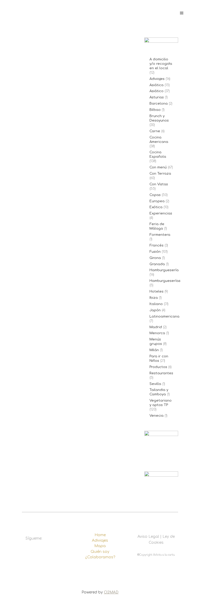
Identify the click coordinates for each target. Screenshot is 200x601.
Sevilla (155, 384)
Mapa (100, 546)
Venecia (156, 415)
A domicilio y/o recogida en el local (160, 64)
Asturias (156, 97)
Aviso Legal (148, 537)
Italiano (156, 304)
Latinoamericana (164, 316)
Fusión (155, 252)
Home (100, 535)
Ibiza (153, 298)
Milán (154, 350)
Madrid (155, 327)
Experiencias (160, 213)
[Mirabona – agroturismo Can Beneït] (78, 114)
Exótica (155, 207)
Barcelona (158, 103)
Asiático (156, 91)
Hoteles (156, 291)
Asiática (156, 85)
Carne (154, 131)
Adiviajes (157, 79)
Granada (157, 264)
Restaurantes (161, 373)
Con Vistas (158, 184)
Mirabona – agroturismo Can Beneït (76, 182)
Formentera (159, 235)
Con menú (158, 167)
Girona (155, 258)
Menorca (157, 333)
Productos (158, 367)
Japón (155, 310)
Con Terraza (160, 173)
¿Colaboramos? (100, 557)
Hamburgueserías (164, 281)
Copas (155, 195)
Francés (156, 245)
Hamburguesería (164, 270)
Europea (157, 201)
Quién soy (100, 551)
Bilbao (155, 110)
